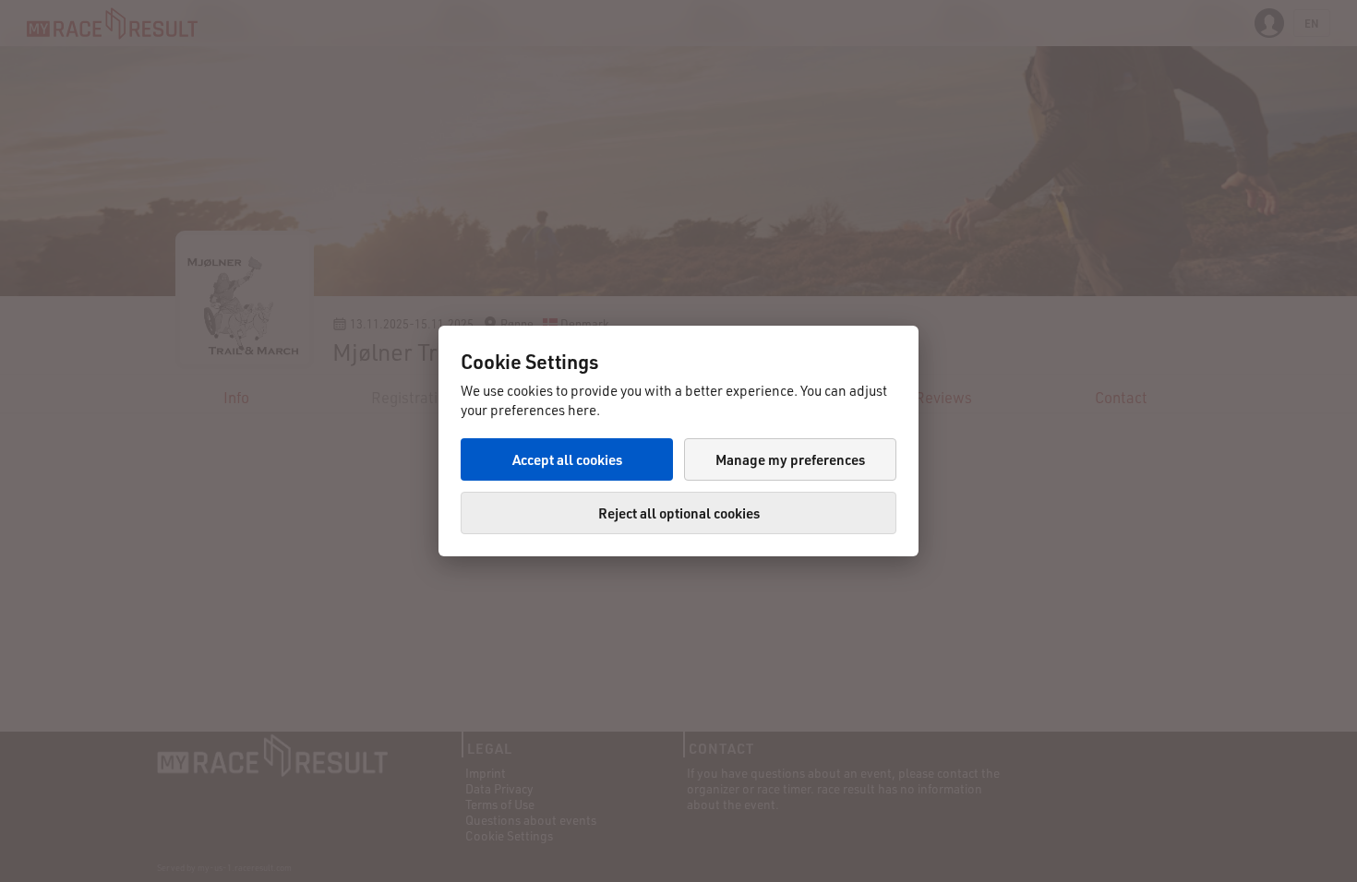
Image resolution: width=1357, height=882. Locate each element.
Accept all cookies (567, 459)
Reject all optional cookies (679, 513)
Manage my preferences (790, 459)
